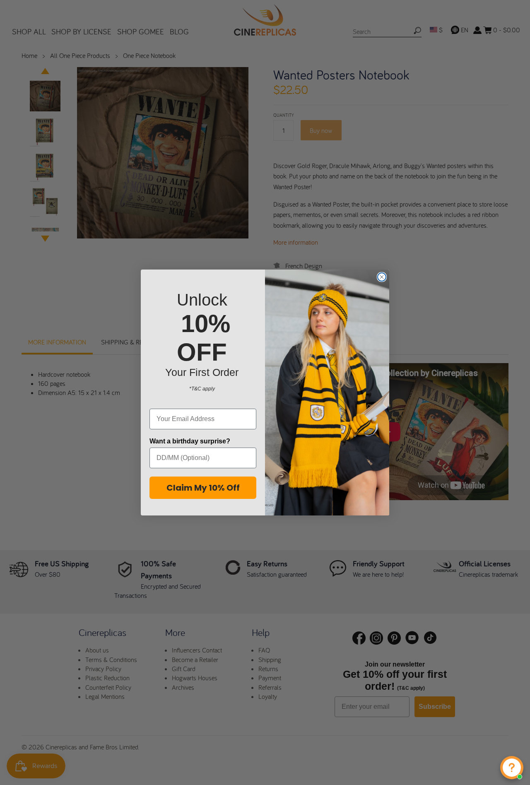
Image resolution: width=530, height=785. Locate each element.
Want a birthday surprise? (189, 441)
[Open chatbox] (511, 767)
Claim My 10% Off (203, 488)
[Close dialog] (382, 277)
